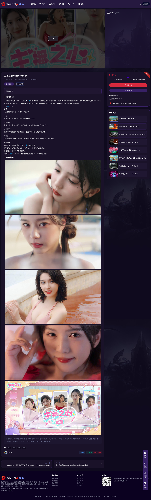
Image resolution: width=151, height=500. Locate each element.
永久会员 (138, 79)
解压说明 (129, 90)
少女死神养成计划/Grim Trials (129, 150)
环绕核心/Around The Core (129, 174)
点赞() (98, 452)
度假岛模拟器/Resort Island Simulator (132, 158)
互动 (28, 101)
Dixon (10, 453)
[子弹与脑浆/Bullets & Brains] (113, 126)
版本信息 (9, 91)
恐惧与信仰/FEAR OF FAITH (128, 142)
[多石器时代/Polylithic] (113, 119)
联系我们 (80, 485)
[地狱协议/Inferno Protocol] (113, 166)
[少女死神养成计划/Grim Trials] (113, 150)
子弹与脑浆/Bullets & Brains (129, 126)
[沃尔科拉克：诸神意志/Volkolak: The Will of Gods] (113, 134)
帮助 (82, 4)
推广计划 (80, 483)
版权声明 (80, 481)
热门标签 (55, 481)
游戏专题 (55, 478)
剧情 (10, 154)
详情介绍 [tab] (9, 84)
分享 (82, 452)
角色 (8, 106)
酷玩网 (48, 496)
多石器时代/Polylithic (126, 118)
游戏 (43, 4)
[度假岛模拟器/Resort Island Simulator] (113, 158)
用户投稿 (55, 483)
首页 (35, 4)
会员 (117, 79)
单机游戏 (17, 80)
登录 (146, 4)
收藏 (90, 452)
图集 (62, 4)
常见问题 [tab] (20, 84)
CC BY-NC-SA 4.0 (10, 488)
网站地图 (55, 485)
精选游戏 (22, 80)
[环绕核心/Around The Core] (113, 174)
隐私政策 (80, 478)
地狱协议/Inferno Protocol (128, 166)
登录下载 (129, 85)
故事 (25, 145)
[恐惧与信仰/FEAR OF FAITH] (113, 142)
